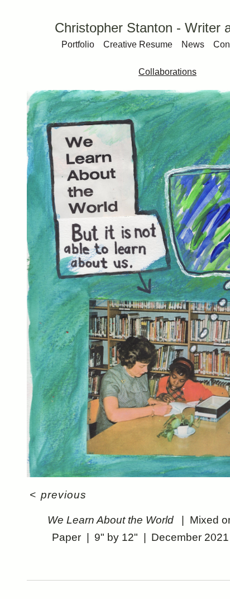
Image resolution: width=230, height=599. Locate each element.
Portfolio (77, 44)
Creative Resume (137, 44)
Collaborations (167, 72)
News (192, 44)
